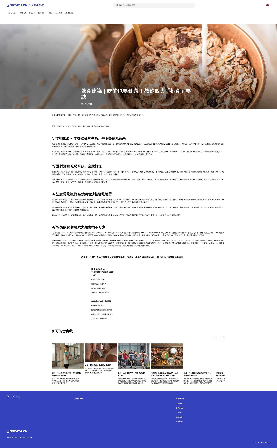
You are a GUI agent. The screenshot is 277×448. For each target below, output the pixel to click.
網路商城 (179, 408)
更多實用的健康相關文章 (100, 318)
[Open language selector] (267, 5)
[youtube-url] (13, 396)
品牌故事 (179, 403)
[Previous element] (215, 338)
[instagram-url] (18, 396)
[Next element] (222, 338)
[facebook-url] (8, 396)
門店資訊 (179, 412)
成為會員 (179, 417)
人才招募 (179, 421)
